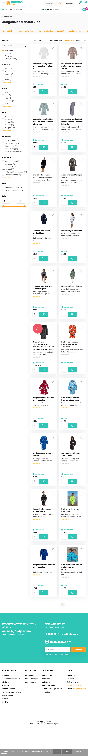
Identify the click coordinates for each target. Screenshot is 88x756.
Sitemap (5, 699)
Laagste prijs (69, 40)
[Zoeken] (60, 3)
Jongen (9, 77)
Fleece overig (11, 149)
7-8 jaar (9, 125)
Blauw (8, 98)
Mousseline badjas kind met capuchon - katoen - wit (43, 66)
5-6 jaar (9, 122)
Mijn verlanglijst (31, 682)
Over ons (5, 675)
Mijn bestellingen (31, 679)
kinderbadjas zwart (41, 175)
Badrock (8, 53)
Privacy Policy (7, 685)
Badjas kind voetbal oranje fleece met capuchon (70, 344)
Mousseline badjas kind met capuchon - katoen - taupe (72, 66)
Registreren (29, 675)
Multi (8, 92)
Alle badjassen (47, 692)
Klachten (5, 702)
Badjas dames (47, 675)
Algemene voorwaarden (11, 679)
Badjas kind (8, 17)
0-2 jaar (9, 116)
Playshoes (9, 56)
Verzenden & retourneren (11, 692)
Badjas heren (47, 679)
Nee (67, 751)
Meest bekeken (56, 40)
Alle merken (9, 50)
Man (7, 71)
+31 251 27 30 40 (52, 634)
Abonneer (78, 650)
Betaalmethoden (8, 689)
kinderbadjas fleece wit (71, 230)
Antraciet (9, 101)
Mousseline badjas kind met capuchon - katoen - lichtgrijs (72, 121)
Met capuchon (12, 161)
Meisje (9, 74)
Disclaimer (6, 682)
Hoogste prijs (81, 40)
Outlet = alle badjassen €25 (52, 689)
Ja (57, 751)
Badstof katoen (12, 140)
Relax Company (11, 59)
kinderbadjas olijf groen (71, 286)
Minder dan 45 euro (14, 188)
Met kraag (10, 164)
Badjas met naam (48, 685)
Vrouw (8, 68)
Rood (8, 95)
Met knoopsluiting (13, 175)
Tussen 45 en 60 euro (14, 190)
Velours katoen (12, 143)
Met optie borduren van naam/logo (12, 168)
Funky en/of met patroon (16, 172)
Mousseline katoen (13, 152)
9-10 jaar (10, 128)
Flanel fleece (11, 146)
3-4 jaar (9, 119)
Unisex (9, 80)
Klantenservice (7, 695)
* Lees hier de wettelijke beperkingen (56, 654)
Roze (8, 104)
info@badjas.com (70, 634)
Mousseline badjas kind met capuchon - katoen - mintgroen (43, 121)
